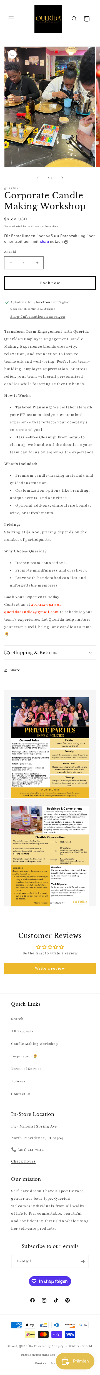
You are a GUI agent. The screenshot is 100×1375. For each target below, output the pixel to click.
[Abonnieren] (82, 1261)
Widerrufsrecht (80, 1346)
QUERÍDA (26, 1346)
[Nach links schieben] (38, 178)
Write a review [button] (50, 968)
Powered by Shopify (49, 1346)
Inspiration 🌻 (24, 1056)
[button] (11, 19)
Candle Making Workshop (34, 1044)
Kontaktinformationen (52, 1363)
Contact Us (21, 1094)
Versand (9, 226)
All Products (22, 1031)
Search (17, 1019)
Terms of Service (26, 1068)
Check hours (23, 1161)
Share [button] (15, 670)
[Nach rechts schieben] (62, 178)
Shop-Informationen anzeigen (37, 316)
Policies (18, 1081)
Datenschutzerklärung (38, 1354)
